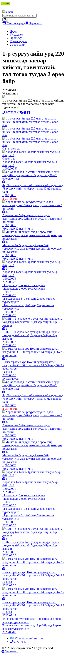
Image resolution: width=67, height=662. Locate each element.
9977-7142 (19, 641)
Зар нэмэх (35, 23)
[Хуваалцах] (28, 112)
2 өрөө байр (17, 44)
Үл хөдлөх (16, 34)
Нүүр (13, 31)
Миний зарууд (16, 23)
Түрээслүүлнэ (18, 41)
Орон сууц (16, 37)
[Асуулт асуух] (21, 112)
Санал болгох (11, 148)
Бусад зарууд (10, 378)
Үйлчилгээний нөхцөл (29, 638)
